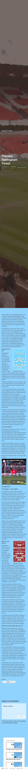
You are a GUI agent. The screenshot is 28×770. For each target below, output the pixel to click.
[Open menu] (25, 131)
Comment (21, 716)
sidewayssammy (21, 167)
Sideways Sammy (7, 130)
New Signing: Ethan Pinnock (13, 759)
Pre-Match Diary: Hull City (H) (14, 749)
